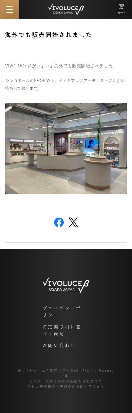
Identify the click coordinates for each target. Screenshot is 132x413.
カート (121, 12)
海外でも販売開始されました (49, 35)
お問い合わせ (59, 345)
